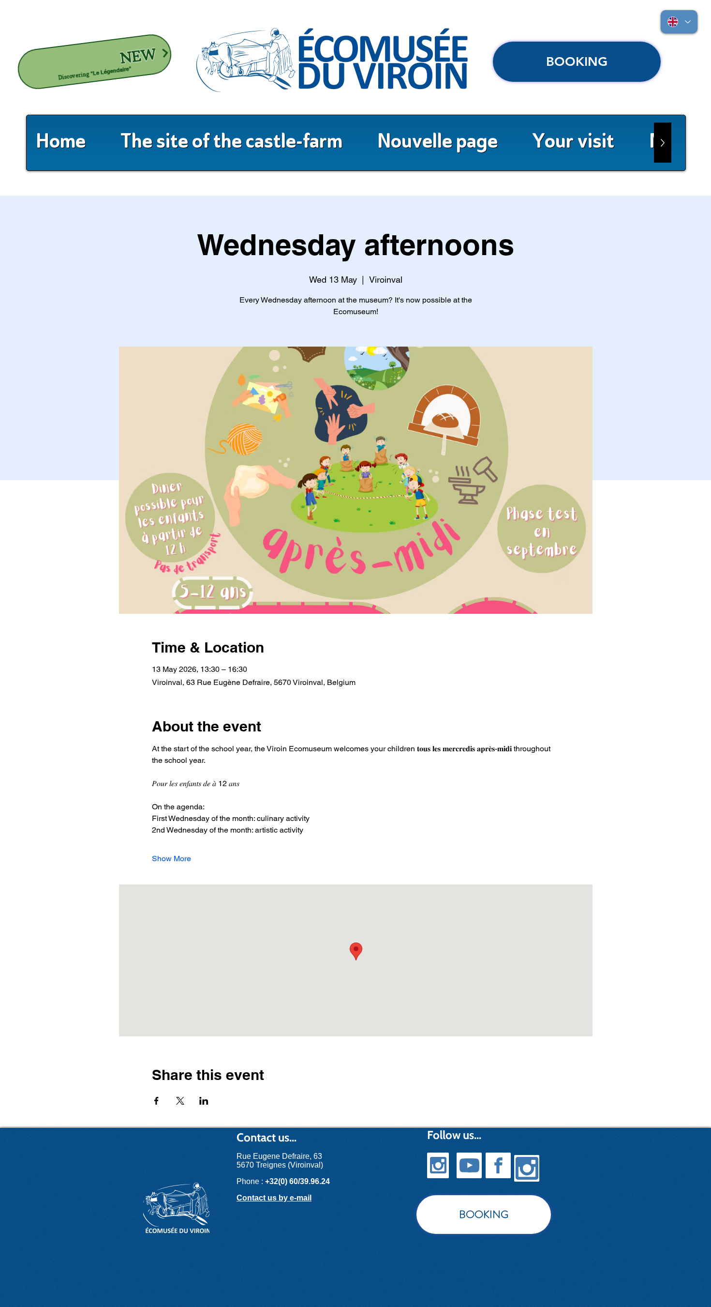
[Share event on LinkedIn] (203, 1101)
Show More (171, 858)
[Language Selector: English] (679, 21)
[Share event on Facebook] (156, 1101)
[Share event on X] (180, 1101)
